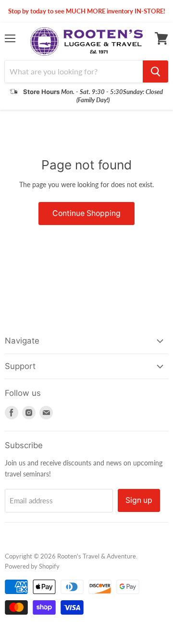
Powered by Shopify (32, 566)
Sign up (138, 500)
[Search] (155, 71)
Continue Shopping (86, 213)
